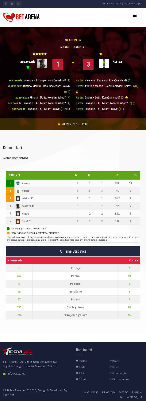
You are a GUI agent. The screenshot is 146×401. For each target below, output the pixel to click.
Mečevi (115, 361)
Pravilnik (82, 361)
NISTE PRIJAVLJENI (132, 3)
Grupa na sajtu (111, 3)
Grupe (115, 367)
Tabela (81, 367)
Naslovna (91, 392)
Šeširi (81, 373)
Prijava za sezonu (120, 379)
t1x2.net (82, 379)
